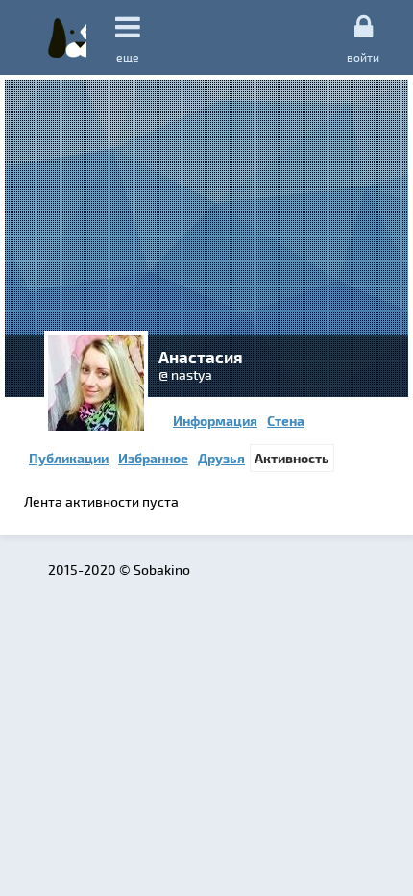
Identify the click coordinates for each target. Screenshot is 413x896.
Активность (292, 458)
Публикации (69, 458)
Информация (215, 420)
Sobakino (67, 37)
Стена (285, 420)
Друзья (221, 458)
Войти (363, 56)
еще (127, 56)
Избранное (153, 458)
